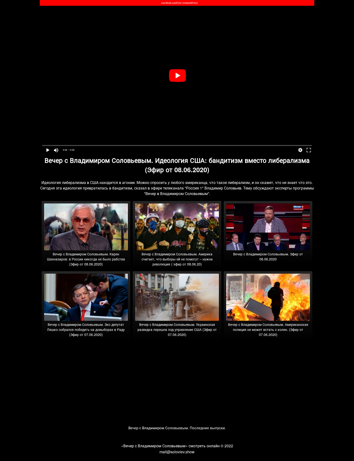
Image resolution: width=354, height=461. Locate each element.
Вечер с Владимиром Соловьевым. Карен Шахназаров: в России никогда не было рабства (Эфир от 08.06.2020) (86, 258)
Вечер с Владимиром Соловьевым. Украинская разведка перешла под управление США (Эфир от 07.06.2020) (177, 329)
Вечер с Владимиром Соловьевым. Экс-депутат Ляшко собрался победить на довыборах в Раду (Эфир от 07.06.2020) (86, 329)
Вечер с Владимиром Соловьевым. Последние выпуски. (177, 427)
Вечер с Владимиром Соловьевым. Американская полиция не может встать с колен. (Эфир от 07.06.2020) (268, 329)
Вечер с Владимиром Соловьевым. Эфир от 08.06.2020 (268, 256)
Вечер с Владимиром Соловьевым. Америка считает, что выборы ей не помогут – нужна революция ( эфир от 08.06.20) (177, 258)
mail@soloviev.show (177, 452)
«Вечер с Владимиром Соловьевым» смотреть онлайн (170, 445)
